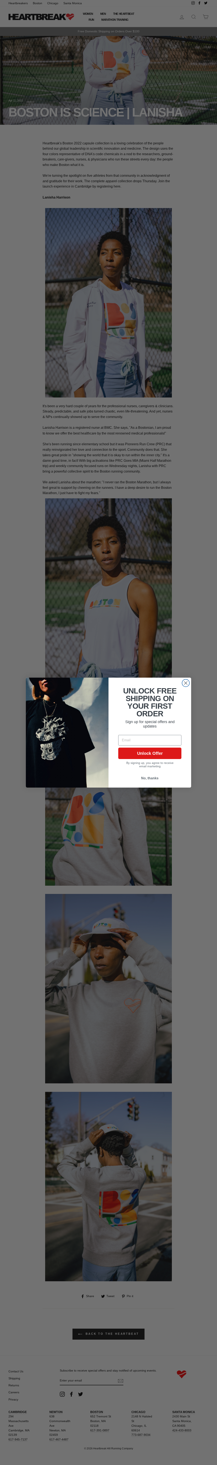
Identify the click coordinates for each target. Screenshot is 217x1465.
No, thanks (150, 778)
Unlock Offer (150, 753)
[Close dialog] (185, 683)
